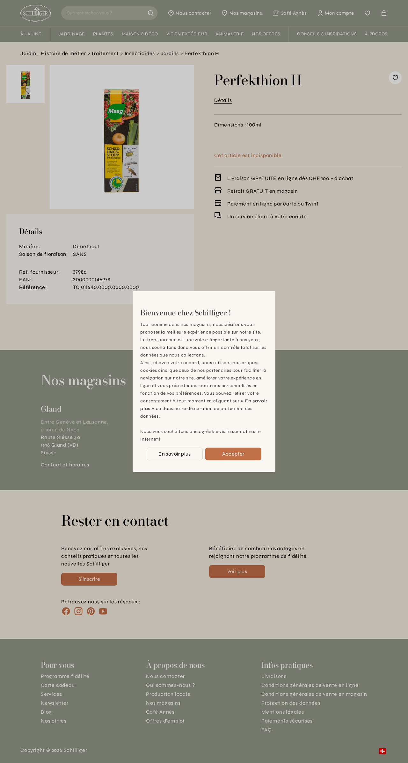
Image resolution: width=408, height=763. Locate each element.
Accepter (233, 454)
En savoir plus (174, 454)
